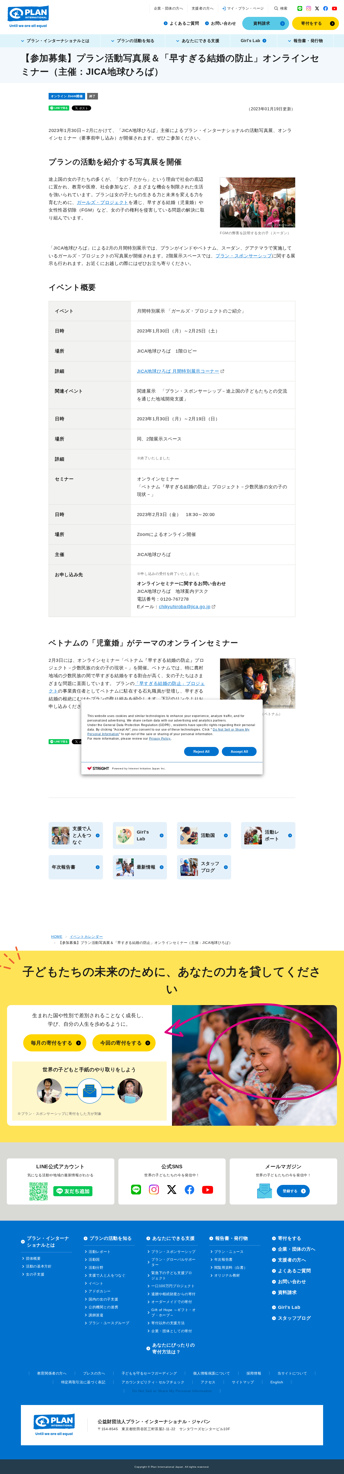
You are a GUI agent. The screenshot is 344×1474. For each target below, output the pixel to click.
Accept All (239, 751)
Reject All (201, 751)
